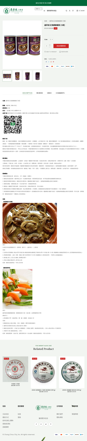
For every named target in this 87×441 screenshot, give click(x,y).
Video (49, 93)
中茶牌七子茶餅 (15, 383)
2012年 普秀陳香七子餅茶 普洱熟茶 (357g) (43, 390)
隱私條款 (60, 417)
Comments (60, 93)
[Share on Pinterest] (53, 61)
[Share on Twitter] (48, 61)
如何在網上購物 (8, 420)
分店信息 (6, 414)
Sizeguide (64, 52)
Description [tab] (27, 93)
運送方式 (6, 417)
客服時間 (75, 414)
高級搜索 (6, 427)
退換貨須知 (6, 424)
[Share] (51, 61)
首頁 (45, 21)
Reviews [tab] (40, 93)
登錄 (19, 417)
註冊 (19, 414)
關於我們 (60, 414)
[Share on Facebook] (46, 61)
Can (45, 39)
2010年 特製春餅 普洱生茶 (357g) (71, 390)
